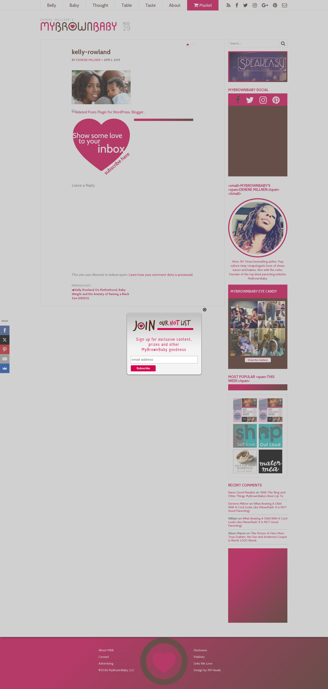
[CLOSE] (205, 310)
